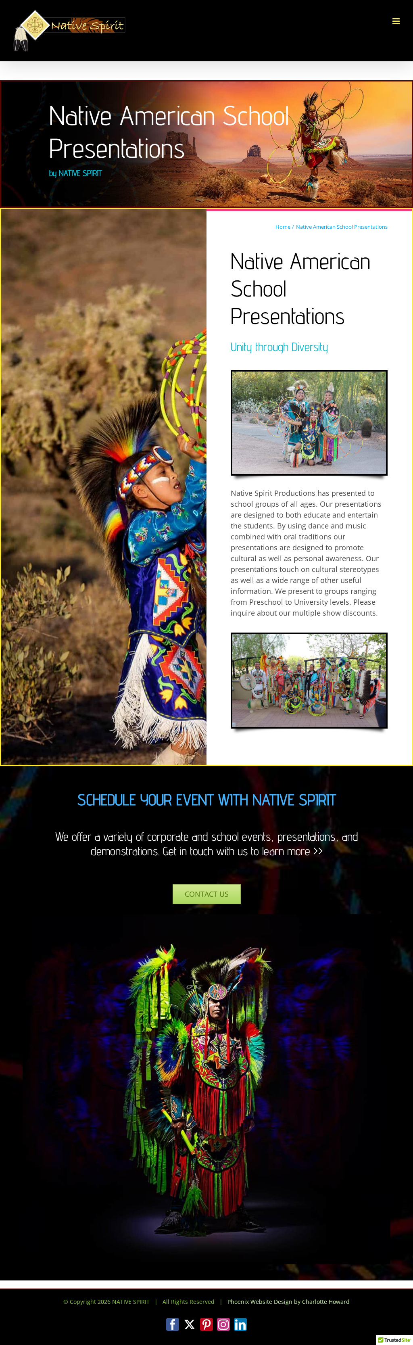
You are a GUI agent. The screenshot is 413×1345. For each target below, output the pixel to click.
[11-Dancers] (309, 638)
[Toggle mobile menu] (396, 21)
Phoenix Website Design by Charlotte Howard (288, 1301)
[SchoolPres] (309, 375)
